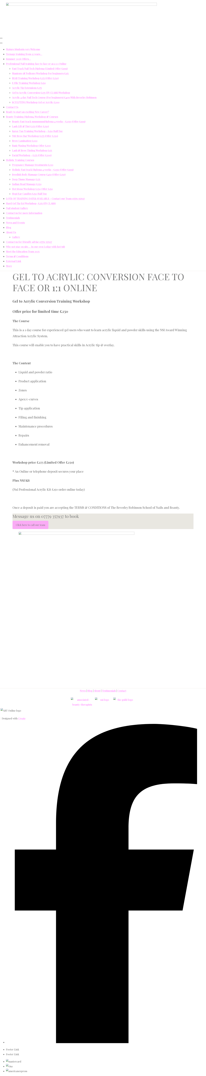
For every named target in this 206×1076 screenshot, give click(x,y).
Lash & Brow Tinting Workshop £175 (32, 150)
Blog (8, 227)
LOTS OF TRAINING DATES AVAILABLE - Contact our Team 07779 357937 (45, 198)
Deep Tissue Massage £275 (26, 179)
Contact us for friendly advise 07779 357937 (29, 241)
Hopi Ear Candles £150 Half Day (29, 193)
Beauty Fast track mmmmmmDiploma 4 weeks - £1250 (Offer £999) (48, 121)
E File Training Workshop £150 (29, 83)
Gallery (16, 237)
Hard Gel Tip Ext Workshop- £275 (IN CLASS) (31, 203)
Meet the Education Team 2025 (23, 251)
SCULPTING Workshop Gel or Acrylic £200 (35, 102)
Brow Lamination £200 (24, 140)
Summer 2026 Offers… (18, 58)
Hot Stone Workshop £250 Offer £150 (32, 188)
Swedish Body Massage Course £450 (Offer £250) (38, 174)
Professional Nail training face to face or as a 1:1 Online (36, 63)
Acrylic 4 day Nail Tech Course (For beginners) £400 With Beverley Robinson (54, 97)
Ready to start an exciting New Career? (27, 111)
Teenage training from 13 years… (24, 54)
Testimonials (13, 217)
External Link (13, 261)
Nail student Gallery (17, 208)
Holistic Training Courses (20, 160)
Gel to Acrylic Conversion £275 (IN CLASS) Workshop (41, 92)
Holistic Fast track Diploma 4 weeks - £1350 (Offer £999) (42, 169)
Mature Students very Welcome (23, 49)
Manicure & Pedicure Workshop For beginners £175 (40, 73)
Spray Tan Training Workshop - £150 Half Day (37, 131)
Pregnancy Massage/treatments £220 (32, 164)
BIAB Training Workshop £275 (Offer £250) (35, 78)
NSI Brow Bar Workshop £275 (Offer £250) (35, 136)
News (83, 690)
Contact (121, 690)
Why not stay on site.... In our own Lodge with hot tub (35, 246)
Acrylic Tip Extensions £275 (27, 87)
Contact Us (12, 107)
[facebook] (106, 1042)
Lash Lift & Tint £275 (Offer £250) (30, 126)
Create (21, 718)
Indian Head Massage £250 (26, 184)
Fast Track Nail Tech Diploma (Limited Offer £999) (40, 68)
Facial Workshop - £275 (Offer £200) (31, 155)
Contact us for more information (24, 213)
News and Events (15, 222)
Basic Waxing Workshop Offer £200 (31, 145)
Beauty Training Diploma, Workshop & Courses (32, 116)
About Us (11, 232)
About (97, 690)
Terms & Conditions (17, 256)
